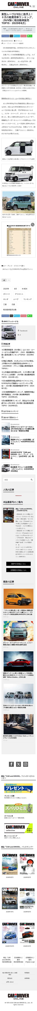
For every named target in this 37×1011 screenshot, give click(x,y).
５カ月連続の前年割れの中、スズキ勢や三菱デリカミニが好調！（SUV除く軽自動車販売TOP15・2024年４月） (18, 374)
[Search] (32, 480)
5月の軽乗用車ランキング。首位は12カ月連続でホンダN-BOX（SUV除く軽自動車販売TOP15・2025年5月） (18, 403)
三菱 (5, 304)
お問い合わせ (10, 982)
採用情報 (27, 978)
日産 (13, 304)
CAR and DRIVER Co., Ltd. (22, 1002)
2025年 (6, 289)
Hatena (17, 36)
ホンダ (5, 299)
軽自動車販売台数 (9, 310)
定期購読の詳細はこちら (18, 570)
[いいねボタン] (4, 280)
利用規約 (27, 973)
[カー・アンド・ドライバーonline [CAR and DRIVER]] (18, 4)
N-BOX (24, 289)
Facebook (5, 36)
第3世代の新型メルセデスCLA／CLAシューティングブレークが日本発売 (18, 737)
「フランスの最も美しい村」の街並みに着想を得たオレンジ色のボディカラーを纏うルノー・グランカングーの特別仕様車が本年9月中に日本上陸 (18, 612)
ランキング (27, 299)
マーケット (19, 41)
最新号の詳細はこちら (18, 564)
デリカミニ (19, 294)
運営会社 (9, 978)
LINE (30, 36)
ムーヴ (15, 299)
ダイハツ (6, 294)
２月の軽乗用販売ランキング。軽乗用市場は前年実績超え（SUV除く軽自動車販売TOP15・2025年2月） (18, 394)
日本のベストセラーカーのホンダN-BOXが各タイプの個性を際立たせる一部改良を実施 (18, 706)
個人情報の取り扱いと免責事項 (9, 973)
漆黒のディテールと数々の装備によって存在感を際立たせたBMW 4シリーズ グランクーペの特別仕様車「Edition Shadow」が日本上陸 (18, 675)
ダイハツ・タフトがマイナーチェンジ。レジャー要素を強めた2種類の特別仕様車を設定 (18, 644)
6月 (15, 289)
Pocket (24, 36)
